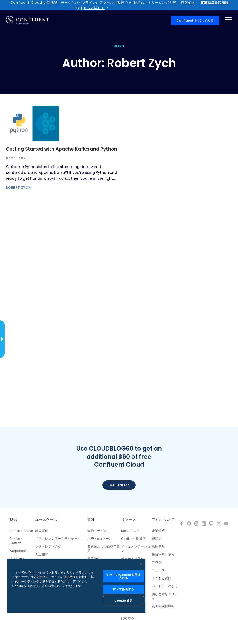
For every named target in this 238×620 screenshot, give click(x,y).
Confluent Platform (16, 541)
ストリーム (17, 558)
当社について (163, 519)
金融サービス (97, 531)
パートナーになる (165, 586)
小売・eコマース (99, 538)
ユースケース (46, 519)
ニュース (158, 570)
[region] (76, 586)
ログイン (188, 2)
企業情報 (158, 531)
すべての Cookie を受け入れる (123, 576)
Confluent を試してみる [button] (195, 20)
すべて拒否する (123, 589)
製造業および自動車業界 (103, 549)
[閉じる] (140, 564)
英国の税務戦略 (163, 606)
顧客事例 (41, 531)
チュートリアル (132, 558)
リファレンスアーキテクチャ (56, 538)
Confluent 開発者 (133, 538)
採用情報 (158, 546)
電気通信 (93, 558)
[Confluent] (27, 20)
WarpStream (18, 551)
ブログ (157, 562)
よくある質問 (161, 578)
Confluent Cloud (21, 531)
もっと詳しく (94, 8)
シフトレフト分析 (48, 546)
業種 (91, 519)
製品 (13, 519)
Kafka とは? (130, 531)
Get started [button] (119, 485)
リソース (128, 519)
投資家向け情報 (163, 554)
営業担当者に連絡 (215, 2)
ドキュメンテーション (135, 549)
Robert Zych (18, 187)
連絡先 (157, 538)
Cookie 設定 (123, 600)
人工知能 (41, 554)
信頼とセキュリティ (165, 596)
